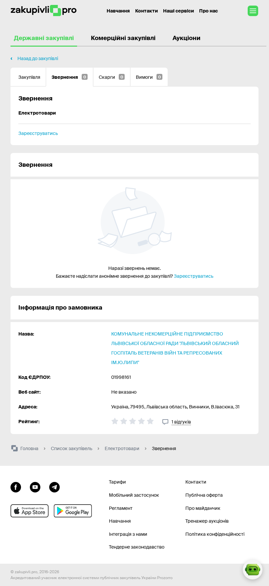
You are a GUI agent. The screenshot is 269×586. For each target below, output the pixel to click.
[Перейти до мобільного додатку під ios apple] (29, 510)
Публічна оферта (204, 495)
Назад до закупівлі (37, 58)
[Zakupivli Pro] (43, 10)
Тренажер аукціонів (207, 521)
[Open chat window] (252, 569)
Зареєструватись (38, 133)
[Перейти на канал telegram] (54, 486)
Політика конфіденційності (214, 534)
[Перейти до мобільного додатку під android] (73, 510)
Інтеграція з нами (128, 534)
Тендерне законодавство (136, 547)
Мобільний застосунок (134, 495)
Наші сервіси (178, 11)
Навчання (118, 11)
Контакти (146, 11)
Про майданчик (202, 508)
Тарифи (117, 482)
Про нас (208, 11)
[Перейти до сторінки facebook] (15, 486)
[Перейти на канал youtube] (35, 486)
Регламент (121, 508)
